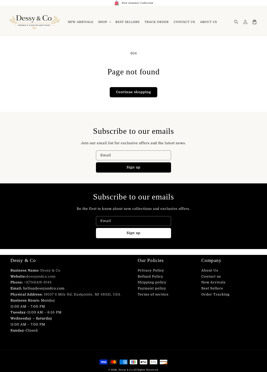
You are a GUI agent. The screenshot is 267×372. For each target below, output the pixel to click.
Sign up (133, 167)
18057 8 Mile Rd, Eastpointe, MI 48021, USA (82, 294)
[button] (104, 22)
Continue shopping (133, 92)
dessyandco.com (41, 276)
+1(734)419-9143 (38, 282)
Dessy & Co (50, 270)
